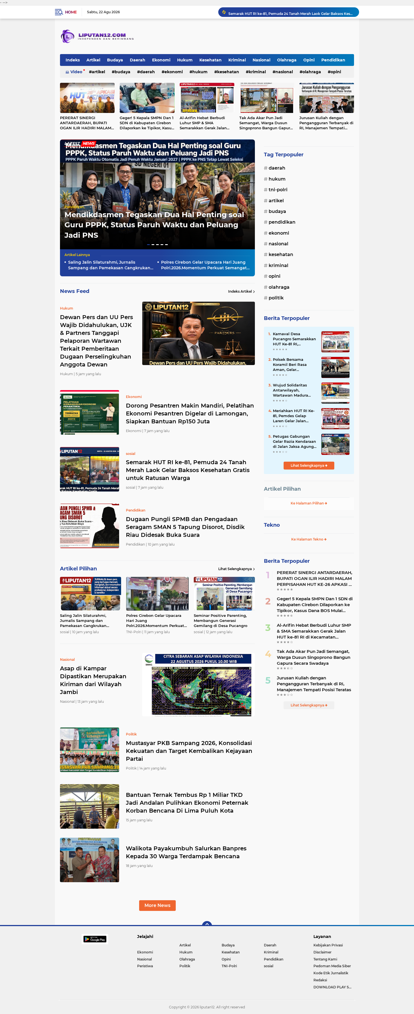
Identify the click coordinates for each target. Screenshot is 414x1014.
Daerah (137, 60)
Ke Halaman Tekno (307, 539)
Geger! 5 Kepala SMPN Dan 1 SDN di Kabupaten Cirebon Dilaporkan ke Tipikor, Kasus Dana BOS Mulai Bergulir (146, 123)
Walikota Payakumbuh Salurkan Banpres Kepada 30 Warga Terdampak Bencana (186, 852)
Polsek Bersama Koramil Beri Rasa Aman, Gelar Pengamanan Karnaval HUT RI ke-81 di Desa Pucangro (294, 364)
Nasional (261, 60)
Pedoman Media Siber (332, 966)
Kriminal (237, 60)
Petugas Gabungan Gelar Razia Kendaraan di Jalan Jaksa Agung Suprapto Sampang (294, 441)
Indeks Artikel (240, 291)
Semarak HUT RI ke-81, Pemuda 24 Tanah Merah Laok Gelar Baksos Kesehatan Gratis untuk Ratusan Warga (188, 470)
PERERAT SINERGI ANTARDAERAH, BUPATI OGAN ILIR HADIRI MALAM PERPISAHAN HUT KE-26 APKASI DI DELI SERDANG (85, 123)
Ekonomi (161, 60)
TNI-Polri (278, 189)
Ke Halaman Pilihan (308, 503)
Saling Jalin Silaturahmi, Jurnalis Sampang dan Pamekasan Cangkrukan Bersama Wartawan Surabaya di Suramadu (109, 265)
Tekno (272, 525)
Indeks (73, 60)
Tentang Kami (325, 959)
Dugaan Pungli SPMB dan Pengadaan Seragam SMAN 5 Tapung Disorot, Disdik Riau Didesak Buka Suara (291, 15)
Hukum (185, 60)
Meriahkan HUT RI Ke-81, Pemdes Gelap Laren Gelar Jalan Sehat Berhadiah (294, 416)
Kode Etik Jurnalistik (330, 973)
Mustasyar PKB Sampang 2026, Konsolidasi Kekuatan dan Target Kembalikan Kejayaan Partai (189, 751)
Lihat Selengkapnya (235, 569)
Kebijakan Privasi (328, 945)
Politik (276, 298)
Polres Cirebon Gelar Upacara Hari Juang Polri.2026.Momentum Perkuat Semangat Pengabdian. (204, 265)
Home (71, 12)
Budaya (115, 60)
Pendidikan (333, 60)
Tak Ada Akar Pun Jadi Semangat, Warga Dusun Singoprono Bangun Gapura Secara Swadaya (265, 123)
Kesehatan (210, 60)
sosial (268, 966)
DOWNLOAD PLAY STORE (333, 987)
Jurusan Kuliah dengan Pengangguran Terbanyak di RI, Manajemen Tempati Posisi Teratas (326, 123)
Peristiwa (145, 966)
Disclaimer (322, 952)
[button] (148, 244)
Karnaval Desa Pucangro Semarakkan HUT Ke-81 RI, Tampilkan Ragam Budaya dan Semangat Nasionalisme (295, 339)
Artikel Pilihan (282, 489)
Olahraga (287, 60)
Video (76, 71)
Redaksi (320, 980)
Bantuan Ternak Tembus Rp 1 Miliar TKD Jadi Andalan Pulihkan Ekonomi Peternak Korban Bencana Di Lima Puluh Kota (187, 802)
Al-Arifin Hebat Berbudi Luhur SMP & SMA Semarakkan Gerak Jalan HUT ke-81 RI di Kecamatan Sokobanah (206, 123)
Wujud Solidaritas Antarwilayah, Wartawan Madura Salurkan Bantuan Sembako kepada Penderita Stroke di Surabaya (291, 390)
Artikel (93, 60)
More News (157, 905)
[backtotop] (207, 926)
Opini (309, 60)
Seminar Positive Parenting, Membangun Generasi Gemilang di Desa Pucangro (220, 620)
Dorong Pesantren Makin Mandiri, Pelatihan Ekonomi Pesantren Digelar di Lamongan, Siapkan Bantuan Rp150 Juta (190, 413)
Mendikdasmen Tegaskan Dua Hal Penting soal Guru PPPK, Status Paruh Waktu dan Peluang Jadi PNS (154, 225)
